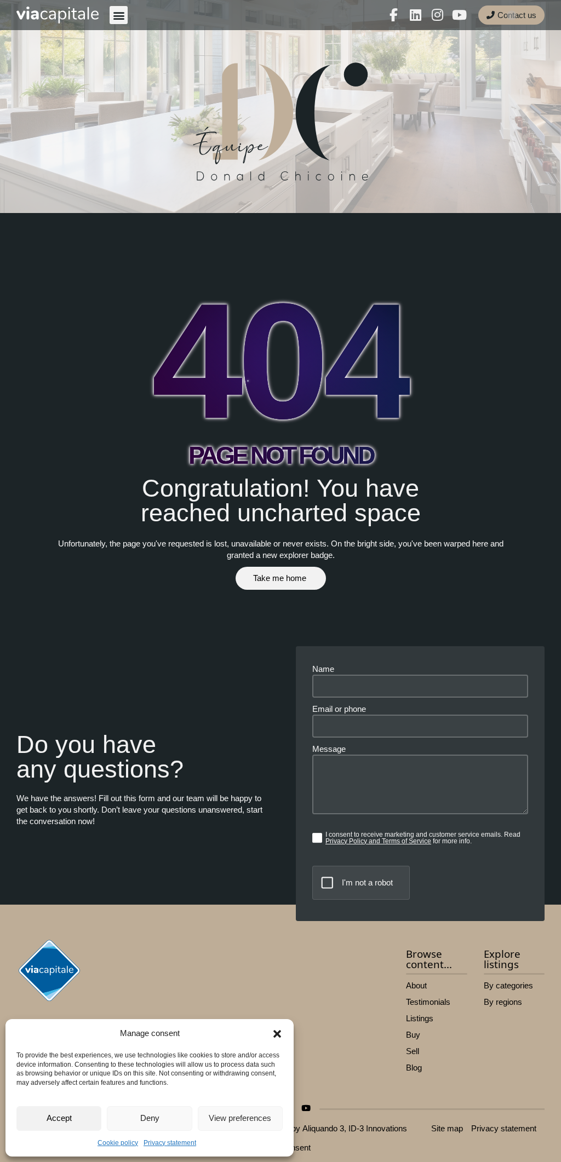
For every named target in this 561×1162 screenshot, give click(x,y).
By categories (508, 985)
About (416, 985)
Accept (59, 1118)
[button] (277, 1033)
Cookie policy (118, 1143)
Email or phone (339, 709)
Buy (413, 1034)
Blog (414, 1067)
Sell (412, 1051)
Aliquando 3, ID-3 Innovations (354, 1128)
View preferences (240, 1118)
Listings (419, 1018)
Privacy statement (170, 1143)
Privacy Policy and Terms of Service (378, 841)
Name (323, 669)
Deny (149, 1118)
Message (329, 749)
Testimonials (428, 1001)
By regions (503, 1001)
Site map (447, 1128)
